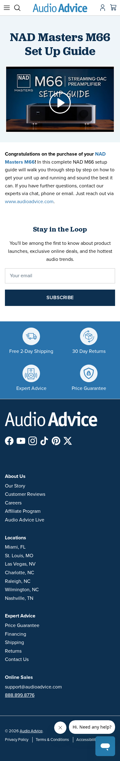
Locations (15, 538)
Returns (13, 651)
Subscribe (60, 298)
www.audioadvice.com (29, 202)
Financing (15, 634)
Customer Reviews (25, 494)
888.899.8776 (19, 695)
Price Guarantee (22, 625)
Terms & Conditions (52, 739)
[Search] (20, 8)
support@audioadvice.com (33, 687)
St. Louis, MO (19, 556)
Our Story (15, 486)
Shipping (14, 642)
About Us (15, 476)
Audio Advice (31, 731)
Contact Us (17, 659)
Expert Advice (20, 616)
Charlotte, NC (19, 573)
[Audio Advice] (60, 7)
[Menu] (7, 8)
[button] (60, 102)
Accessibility (87, 739)
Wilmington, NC (22, 590)
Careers (13, 503)
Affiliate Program (23, 511)
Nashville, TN (19, 598)
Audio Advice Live (24, 520)
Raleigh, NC (17, 581)
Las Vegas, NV (20, 564)
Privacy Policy (16, 739)
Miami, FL (15, 547)
